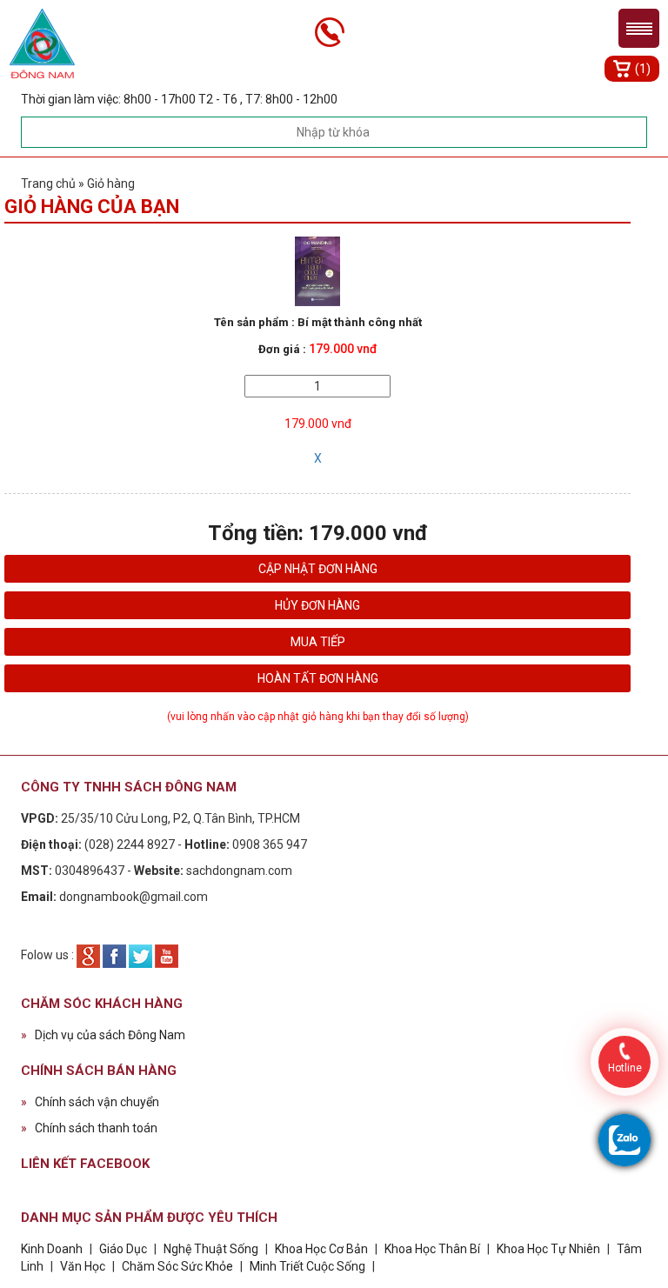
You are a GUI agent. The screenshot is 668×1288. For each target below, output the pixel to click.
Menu (638, 28)
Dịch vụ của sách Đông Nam (103, 1035)
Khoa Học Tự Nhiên (548, 1249)
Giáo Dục (123, 1249)
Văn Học (82, 1266)
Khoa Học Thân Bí (433, 1249)
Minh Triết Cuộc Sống (307, 1266)
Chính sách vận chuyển (90, 1102)
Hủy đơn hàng (317, 605)
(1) (643, 69)
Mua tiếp (318, 642)
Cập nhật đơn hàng (317, 569)
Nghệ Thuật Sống (211, 1249)
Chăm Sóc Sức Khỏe (177, 1266)
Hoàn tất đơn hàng (317, 678)
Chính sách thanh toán (89, 1128)
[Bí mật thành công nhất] (317, 270)
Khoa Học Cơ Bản (321, 1249)
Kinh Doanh (52, 1249)
